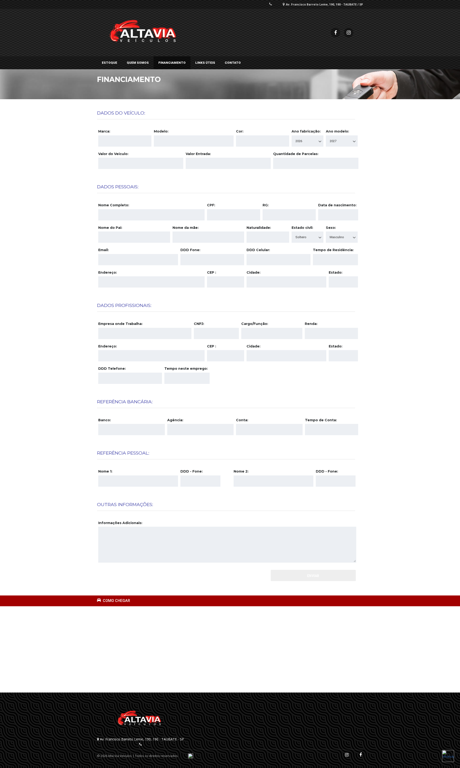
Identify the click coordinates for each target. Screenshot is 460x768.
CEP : (211, 272)
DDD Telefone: (112, 368)
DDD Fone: (190, 250)
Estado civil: (302, 227)
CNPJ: (199, 324)
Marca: (104, 131)
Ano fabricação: (306, 131)
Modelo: (161, 131)
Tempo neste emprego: (186, 368)
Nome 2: (241, 471)
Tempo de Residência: (333, 250)
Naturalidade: (259, 227)
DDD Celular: (258, 250)
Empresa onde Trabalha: (120, 324)
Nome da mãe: (185, 227)
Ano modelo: (337, 131)
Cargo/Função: (254, 324)
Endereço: (107, 272)
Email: (103, 250)
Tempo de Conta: (321, 420)
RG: (266, 205)
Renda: (311, 324)
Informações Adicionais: (120, 523)
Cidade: (253, 272)
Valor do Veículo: (113, 154)
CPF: (211, 205)
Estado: (335, 272)
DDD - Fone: (191, 471)
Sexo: (331, 227)
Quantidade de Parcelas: (295, 154)
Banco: (104, 420)
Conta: (242, 420)
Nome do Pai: (110, 227)
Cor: (239, 131)
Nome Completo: (113, 205)
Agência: (175, 420)
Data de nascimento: (337, 205)
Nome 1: (105, 471)
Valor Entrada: (198, 154)
